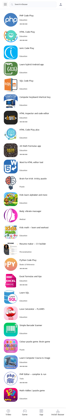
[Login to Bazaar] (61, 4)
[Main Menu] (5, 4)
